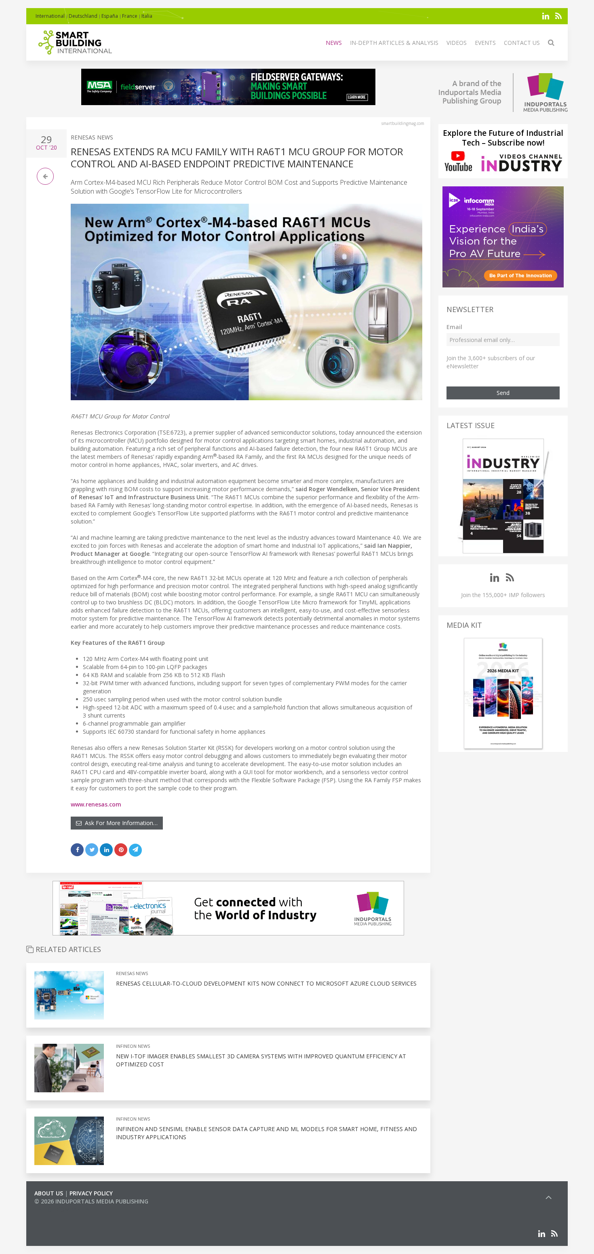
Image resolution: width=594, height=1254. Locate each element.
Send (503, 393)
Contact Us (522, 42)
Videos (457, 42)
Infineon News (133, 1046)
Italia (146, 16)
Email (454, 327)
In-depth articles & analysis (394, 42)
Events (485, 42)
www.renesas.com (96, 804)
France (129, 16)
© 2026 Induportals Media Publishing (91, 1201)
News (334, 42)
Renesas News (92, 137)
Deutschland (83, 16)
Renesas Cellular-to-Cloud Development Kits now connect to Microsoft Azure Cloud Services (266, 983)
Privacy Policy (91, 1193)
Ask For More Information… (120, 823)
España (109, 16)
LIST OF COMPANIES (61, 1209)
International (50, 16)
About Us (48, 1193)
